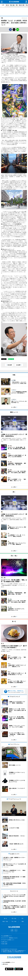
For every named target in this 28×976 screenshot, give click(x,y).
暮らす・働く (21, 5)
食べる (7, 5)
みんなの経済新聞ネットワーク (14, 957)
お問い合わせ (4, 941)
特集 (2, 17)
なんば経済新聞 (14, 2)
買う (17, 5)
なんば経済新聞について (7, 935)
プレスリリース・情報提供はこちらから (10, 937)
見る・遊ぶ (12, 5)
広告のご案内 (4, 943)
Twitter (15, 930)
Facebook (12, 930)
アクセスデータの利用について (8, 939)
